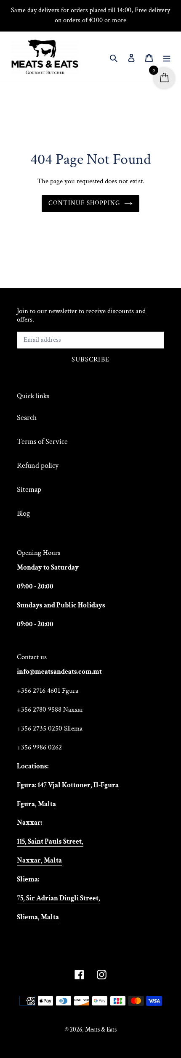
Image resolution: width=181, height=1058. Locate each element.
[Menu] (167, 57)
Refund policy (38, 465)
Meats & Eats (101, 1030)
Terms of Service (42, 441)
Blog (23, 513)
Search (27, 417)
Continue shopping (84, 203)
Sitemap (29, 489)
